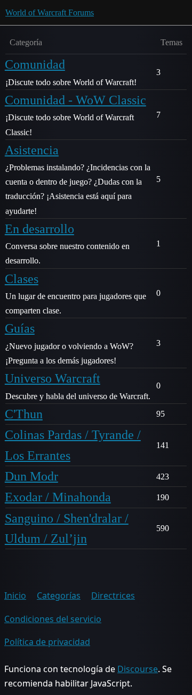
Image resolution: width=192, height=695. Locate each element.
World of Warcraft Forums (49, 12)
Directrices (113, 595)
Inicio (15, 595)
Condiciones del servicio (52, 619)
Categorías (59, 595)
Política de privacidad (47, 642)
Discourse (137, 669)
